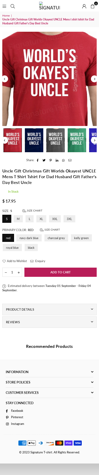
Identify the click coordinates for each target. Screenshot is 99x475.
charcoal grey (56, 238)
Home (6, 15)
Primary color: (31, 230)
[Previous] (4, 78)
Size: (22, 211)
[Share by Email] (70, 160)
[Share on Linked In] (57, 160)
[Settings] (84, 6)
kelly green (81, 238)
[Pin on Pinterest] (50, 160)
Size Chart (34, 210)
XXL (55, 219)
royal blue (12, 247)
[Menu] (4, 6)
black (31, 247)
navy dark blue (29, 238)
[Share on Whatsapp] (63, 160)
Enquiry (40, 261)
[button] (92, 6)
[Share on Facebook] (38, 160)
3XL (69, 219)
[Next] (94, 78)
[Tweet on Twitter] (44, 160)
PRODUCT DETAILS (20, 309)
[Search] (13, 6)
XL (41, 219)
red (8, 238)
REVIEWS (13, 322)
